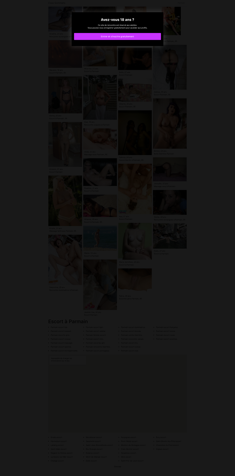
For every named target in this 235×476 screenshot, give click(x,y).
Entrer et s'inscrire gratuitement (117, 36)
